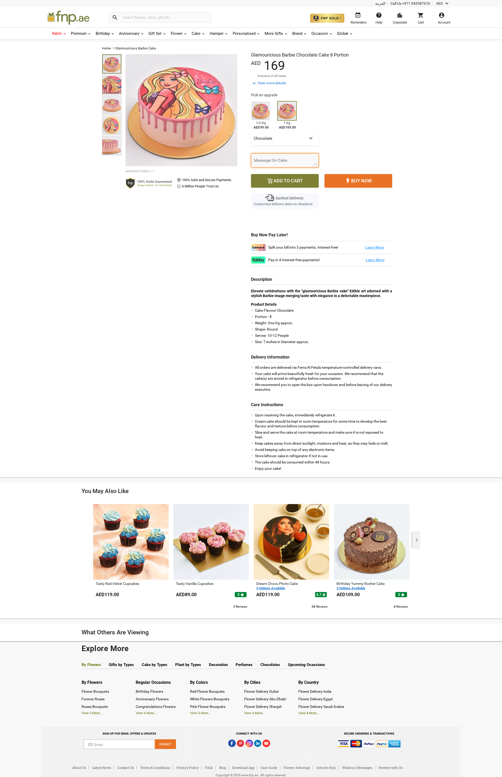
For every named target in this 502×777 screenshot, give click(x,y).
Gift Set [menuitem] (155, 33)
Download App (243, 767)
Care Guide (269, 767)
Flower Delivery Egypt (315, 699)
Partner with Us (391, 767)
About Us (79, 767)
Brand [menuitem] (297, 33)
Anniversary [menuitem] (129, 33)
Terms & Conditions (155, 767)
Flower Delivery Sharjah (263, 707)
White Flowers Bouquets (209, 699)
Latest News (101, 767)
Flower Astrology (297, 767)
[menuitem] (59, 33)
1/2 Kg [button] (261, 123)
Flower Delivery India (315, 691)
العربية (380, 3)
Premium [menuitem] (79, 33)
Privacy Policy (187, 767)
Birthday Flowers (149, 691)
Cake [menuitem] (196, 33)
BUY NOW (358, 181)
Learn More (374, 247)
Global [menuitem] (342, 33)
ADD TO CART (285, 181)
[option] (131, 556)
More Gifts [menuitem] (274, 33)
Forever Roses (93, 699)
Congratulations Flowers (156, 707)
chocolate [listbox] (284, 138)
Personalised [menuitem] (244, 33)
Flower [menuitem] (176, 33)
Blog (222, 767)
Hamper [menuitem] (217, 33)
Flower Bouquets (95, 691)
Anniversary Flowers (152, 699)
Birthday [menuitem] (103, 33)
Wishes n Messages (357, 767)
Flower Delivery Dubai (261, 691)
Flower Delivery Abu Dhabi (265, 699)
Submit (165, 744)
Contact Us (125, 767)
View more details (268, 83)
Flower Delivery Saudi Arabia (321, 707)
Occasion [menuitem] (319, 33)
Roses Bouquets (95, 707)
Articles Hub (326, 767)
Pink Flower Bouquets (207, 707)
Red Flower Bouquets (207, 691)
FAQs (209, 767)
